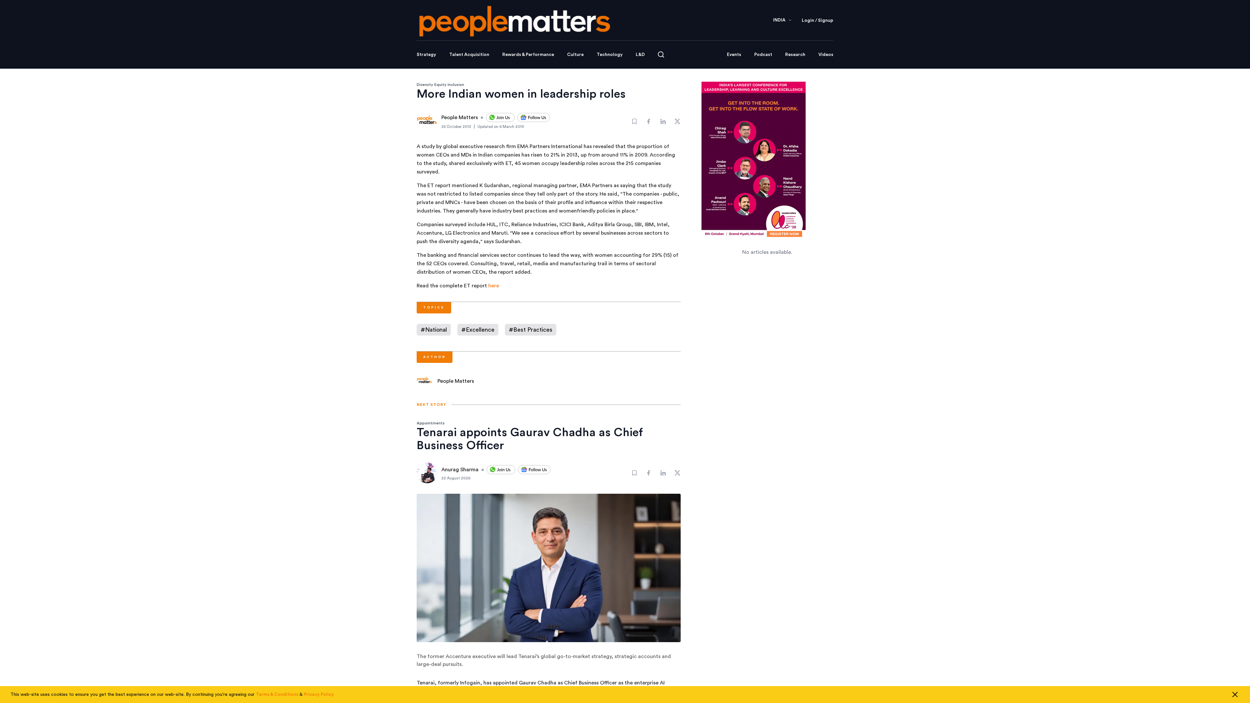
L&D (640, 54)
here (493, 285)
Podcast (763, 54)
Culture (575, 54)
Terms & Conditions (277, 694)
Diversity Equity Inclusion (440, 85)
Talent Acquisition (469, 54)
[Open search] (661, 54)
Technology (610, 54)
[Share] (649, 121)
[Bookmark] (634, 121)
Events (734, 54)
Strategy (426, 54)
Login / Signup (817, 20)
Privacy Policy (319, 694)
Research (795, 54)
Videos (825, 54)
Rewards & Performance (528, 54)
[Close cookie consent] (1235, 694)
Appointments (431, 423)
